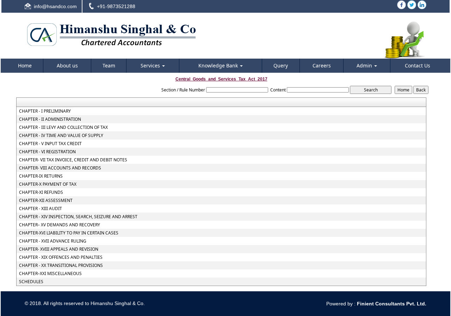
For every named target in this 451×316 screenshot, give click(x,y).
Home (25, 65)
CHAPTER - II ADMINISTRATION (50, 119)
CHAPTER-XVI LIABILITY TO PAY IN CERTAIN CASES (68, 233)
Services (151, 65)
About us (67, 65)
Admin (365, 65)
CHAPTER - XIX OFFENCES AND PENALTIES (61, 257)
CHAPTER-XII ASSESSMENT (46, 200)
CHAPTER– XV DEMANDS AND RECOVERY (59, 225)
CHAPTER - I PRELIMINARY (45, 111)
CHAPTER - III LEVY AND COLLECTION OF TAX (63, 127)
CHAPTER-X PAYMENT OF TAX (47, 184)
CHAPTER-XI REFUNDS (41, 192)
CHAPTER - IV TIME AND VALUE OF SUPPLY (61, 135)
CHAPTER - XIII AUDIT (40, 208)
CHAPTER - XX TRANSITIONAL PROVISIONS (61, 265)
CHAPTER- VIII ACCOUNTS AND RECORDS (60, 168)
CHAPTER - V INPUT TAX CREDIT (50, 144)
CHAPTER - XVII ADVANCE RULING (52, 241)
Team (109, 65)
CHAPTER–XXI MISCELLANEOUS (50, 273)
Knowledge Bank (218, 65)
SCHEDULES (31, 282)
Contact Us (417, 65)
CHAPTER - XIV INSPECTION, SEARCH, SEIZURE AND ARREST (78, 217)
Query (280, 65)
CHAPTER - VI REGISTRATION (47, 152)
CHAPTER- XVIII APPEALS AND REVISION (58, 249)
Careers (322, 65)
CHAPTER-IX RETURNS (41, 176)
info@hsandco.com (55, 6)
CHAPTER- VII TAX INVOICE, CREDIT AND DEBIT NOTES (73, 160)
